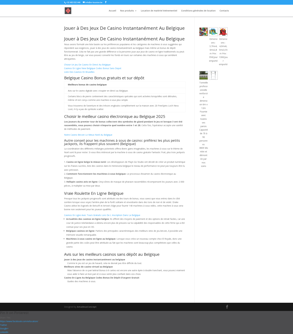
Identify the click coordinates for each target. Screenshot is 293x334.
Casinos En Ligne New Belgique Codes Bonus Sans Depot (92, 68)
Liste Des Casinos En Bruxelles (79, 71)
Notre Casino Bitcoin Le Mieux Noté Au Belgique (88, 134)
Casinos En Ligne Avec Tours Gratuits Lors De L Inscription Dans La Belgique (102, 215)
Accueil (112, 11)
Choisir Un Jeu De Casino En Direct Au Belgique (87, 64)
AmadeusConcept (86, 306)
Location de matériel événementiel (159, 11)
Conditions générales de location (198, 11)
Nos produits (127, 11)
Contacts (224, 11)
